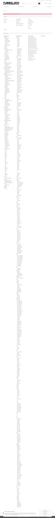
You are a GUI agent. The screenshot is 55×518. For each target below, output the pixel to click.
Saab (16, 412)
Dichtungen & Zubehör (8, 181)
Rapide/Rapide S (19, 102)
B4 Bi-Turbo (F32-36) (19, 75)
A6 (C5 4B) (18, 121)
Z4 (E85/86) (18, 173)
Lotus (5, 163)
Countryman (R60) (19, 351)
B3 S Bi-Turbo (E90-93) (20, 74)
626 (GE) (18, 294)
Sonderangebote (43, 35)
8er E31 (18, 162)
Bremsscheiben (7, 58)
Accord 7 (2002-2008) (20, 257)
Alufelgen (5, 46)
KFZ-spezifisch (7, 140)
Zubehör (6, 53)
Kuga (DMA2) (18, 249)
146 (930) (18, 39)
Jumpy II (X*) (18, 200)
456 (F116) (18, 214)
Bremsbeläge (6, 55)
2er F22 (18, 140)
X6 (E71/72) (18, 169)
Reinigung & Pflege (7, 105)
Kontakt (46, 0)
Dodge (17, 202)
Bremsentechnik (6, 54)
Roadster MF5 (19, 506)
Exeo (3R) (18, 422)
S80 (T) (18, 492)
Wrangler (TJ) (18, 269)
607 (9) (18, 382)
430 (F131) (18, 213)
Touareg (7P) (18, 484)
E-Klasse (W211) (19, 323)
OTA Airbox (6, 51)
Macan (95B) (18, 410)
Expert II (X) (18, 383)
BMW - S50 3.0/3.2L (30, 54)
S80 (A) (18, 491)
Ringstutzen (6, 65)
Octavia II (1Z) (19, 438)
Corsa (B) (18, 362)
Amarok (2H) (18, 445)
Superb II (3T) (19, 442)
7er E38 (18, 159)
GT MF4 (18, 498)
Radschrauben (7, 108)
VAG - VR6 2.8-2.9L (30, 60)
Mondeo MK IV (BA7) (19, 250)
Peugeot (6, 167)
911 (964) (18, 390)
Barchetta (18, 230)
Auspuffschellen (7, 38)
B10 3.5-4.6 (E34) (19, 59)
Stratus (18, 194)
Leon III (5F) (18, 429)
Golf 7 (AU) (18, 459)
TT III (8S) (18, 132)
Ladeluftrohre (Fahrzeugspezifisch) (9, 80)
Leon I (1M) (18, 426)
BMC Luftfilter (6, 48)
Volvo (5, 175)
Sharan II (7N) (19, 478)
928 (17, 399)
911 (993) (18, 392)
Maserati (17, 281)
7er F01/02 (18, 161)
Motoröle (5, 94)
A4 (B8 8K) (18, 119)
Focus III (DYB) (19, 244)
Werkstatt (50, 0)
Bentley (6, 153)
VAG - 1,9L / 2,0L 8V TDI (31, 56)
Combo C (18, 361)
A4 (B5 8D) (18, 116)
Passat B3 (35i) (19, 463)
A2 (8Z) (18, 112)
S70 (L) (18, 490)
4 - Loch (6, 149)
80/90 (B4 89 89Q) (19, 109)
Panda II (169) (19, 235)
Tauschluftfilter (7, 52)
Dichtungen (6, 39)
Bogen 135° (6, 135)
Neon (17, 188)
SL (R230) (18, 338)
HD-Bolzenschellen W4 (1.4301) (9, 127)
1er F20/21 (18, 139)
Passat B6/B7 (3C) (19, 465)
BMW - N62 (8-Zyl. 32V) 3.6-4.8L (32, 53)
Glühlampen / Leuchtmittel (7, 67)
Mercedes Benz (18, 298)
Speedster (18, 372)
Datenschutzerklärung (15, 514)
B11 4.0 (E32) (18, 62)
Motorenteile (5, 86)
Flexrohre (6, 122)
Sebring (18, 193)
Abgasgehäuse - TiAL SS (8, 180)
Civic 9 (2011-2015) (19, 263)
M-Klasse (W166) (19, 331)
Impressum (5, 29)
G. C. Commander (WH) (20, 182)
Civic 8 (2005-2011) (19, 262)
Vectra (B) (18, 375)
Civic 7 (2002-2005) (19, 261)
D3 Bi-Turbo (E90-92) (20, 89)
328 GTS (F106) (19, 208)
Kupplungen (5, 73)
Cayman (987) (19, 409)
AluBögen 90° (6, 75)
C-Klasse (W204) (19, 314)
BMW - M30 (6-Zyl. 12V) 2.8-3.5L (32, 39)
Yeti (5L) (18, 443)
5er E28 (18, 149)
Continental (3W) (19, 135)
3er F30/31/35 (19, 146)
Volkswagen (6, 174)
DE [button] (38, 0)
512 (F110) (18, 216)
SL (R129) (18, 337)
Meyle (5, 60)
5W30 (5, 95)
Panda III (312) (19, 236)
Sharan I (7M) (19, 477)
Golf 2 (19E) (18, 453)
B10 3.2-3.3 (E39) (19, 58)
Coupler (6, 113)
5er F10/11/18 (19, 154)
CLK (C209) (18, 318)
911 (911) (18, 389)
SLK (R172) (18, 343)
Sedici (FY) (18, 240)
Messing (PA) (6, 133)
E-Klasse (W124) (19, 321)
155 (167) (18, 41)
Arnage (18, 134)
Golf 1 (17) (18, 452)
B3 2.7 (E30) (18, 67)
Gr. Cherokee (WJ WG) (20, 183)
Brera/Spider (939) (19, 48)
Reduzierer (6, 141)
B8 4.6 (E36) (18, 85)
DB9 (17, 100)
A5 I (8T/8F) (18, 120)
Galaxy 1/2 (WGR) (19, 247)
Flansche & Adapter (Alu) (8, 78)
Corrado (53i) (18, 449)
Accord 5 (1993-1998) (20, 255)
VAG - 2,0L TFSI (30, 57)
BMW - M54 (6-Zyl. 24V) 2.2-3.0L (32, 45)
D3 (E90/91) (18, 88)
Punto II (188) (18, 237)
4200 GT (18, 283)
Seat (16, 417)
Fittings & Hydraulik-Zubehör (8, 62)
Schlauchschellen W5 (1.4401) (9, 128)
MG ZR (18, 348)
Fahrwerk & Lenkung (6, 59)
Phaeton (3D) (18, 469)
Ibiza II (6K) (18, 423)
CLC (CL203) (18, 316)
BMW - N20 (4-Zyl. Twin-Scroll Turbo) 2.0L (33, 49)
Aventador (18, 271)
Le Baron (18, 187)
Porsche (6, 169)
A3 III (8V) (18, 115)
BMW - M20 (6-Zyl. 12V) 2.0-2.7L (32, 38)
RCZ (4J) (18, 384)
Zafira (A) (18, 376)
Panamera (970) (19, 411)
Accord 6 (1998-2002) (20, 256)
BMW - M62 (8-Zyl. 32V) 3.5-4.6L (32, 47)
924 (17, 397)
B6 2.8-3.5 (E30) (19, 79)
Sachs (5, 61)
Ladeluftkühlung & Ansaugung (8, 74)
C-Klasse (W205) (19, 315)
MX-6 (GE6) (18, 297)
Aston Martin (18, 95)
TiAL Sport (5, 176)
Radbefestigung (6, 107)
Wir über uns (42, 0)
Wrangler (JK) (18, 268)
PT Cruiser (18, 190)
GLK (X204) (18, 328)
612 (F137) (18, 221)
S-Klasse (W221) (19, 336)
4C (17, 47)
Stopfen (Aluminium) (7, 72)
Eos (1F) (18, 450)
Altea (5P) (18, 419)
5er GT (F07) (18, 155)
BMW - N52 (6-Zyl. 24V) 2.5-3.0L (32, 50)
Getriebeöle (6, 101)
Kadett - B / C (19, 364)
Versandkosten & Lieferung (19, 23)
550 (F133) (18, 217)
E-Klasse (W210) (19, 322)
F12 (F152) (18, 223)
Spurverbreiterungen (7, 148)
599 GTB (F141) (19, 220)
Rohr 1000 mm (7, 81)
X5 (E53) (18, 167)
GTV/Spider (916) (19, 53)
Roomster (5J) (19, 439)
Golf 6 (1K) (18, 458)
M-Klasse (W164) (19, 330)
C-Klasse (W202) (19, 311)
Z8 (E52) (18, 175)
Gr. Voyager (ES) (19, 186)
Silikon (6, 183)
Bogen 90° (6, 139)
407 (17, 378)
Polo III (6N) (18, 471)
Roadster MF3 (19, 503)
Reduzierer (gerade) (7, 114)
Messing (6, 132)
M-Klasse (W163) (19, 329)
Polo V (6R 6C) (19, 473)
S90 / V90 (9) (18, 493)
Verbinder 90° (7, 85)
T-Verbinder (6, 82)
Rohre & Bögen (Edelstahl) (7, 120)
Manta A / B (18, 365)
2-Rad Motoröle (7, 99)
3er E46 (18, 143)
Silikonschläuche (6, 134)
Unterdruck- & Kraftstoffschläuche (8, 182)
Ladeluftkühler (7, 79)
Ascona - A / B (19, 357)
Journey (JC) (18, 203)
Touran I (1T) (18, 485)
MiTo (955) (18, 54)
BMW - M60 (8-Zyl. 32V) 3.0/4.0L (32, 46)
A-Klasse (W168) (19, 304)
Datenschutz (30, 23)
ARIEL (17, 93)
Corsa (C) (18, 363)
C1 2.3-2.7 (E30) (19, 86)
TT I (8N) (18, 129)
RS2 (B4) (18, 128)
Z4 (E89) (18, 174)
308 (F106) (18, 207)
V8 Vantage (18, 106)
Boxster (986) (18, 404)
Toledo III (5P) (19, 431)
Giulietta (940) (19, 51)
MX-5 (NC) (18, 296)
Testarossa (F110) (19, 227)
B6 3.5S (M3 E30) (19, 80)
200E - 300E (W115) (19, 302)
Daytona (18, 181)
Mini (16, 350)
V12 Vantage (18, 105)
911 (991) (18, 391)
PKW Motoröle (7, 102)
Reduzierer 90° (7, 143)
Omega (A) (18, 368)
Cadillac (17, 176)
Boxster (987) (18, 405)
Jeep (5, 161)
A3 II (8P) (18, 114)
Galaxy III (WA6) (19, 248)
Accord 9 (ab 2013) (19, 260)
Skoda (5, 173)
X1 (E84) (18, 163)
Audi (16, 107)
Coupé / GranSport (19, 284)
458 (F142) (18, 215)
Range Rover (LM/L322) (20, 277)
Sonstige (6, 106)
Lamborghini (6, 162)
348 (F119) (18, 209)
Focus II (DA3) (19, 243)
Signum (18, 371)
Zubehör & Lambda (7, 45)
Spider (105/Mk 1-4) (19, 55)
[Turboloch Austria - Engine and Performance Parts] (11, 3)
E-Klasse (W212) (19, 324)
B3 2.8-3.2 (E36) (19, 68)
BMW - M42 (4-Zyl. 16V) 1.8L (32, 41)
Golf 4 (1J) (18, 456)
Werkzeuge (5, 186)
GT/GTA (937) (18, 52)
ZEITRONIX (5, 187)
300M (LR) (18, 180)
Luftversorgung (7, 88)
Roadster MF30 (19, 504)
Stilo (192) (18, 241)
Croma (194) (18, 234)
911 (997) (18, 395)
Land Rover (17, 276)
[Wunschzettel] (47, 3)
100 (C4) (18, 108)
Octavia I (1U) (19, 437)
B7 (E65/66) (18, 82)
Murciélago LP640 (19, 275)
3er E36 (18, 142)
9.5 (17, 415)
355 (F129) (18, 210)
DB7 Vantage (18, 99)
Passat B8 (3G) (19, 466)
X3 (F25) (18, 166)
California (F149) (19, 222)
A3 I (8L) (18, 113)
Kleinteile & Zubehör (6, 68)
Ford (5, 160)
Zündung (6, 93)
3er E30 (18, 141)
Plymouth (6, 168)
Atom (17, 94)
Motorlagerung (7, 89)
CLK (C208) (18, 317)
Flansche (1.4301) (7, 41)
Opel (5, 166)
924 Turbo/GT (19, 398)
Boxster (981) (18, 403)
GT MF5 (18, 500)
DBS (17, 101)
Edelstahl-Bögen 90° (7, 40)
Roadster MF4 (19, 505)
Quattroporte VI (19, 291)
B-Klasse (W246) (19, 309)
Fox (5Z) (18, 451)
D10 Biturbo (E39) (19, 87)
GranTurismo (19, 288)
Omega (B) (18, 369)
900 (17, 416)
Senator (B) (18, 370)
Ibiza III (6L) (18, 424)
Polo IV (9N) (18, 472)
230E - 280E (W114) (19, 303)
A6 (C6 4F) (18, 122)
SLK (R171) (18, 342)
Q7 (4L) (18, 127)
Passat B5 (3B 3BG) (19, 464)
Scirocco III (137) (19, 476)
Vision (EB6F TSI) (19, 195)
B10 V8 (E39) (18, 60)
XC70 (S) (18, 496)
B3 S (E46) (18, 73)
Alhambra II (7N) (19, 418)
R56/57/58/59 (19, 355)
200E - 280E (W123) (19, 301)
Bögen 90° (6, 112)
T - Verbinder (6, 146)
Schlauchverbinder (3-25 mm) (8, 129)
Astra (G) (18, 358)
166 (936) (18, 46)
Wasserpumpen (7, 92)
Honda (17, 254)
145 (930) (18, 38)
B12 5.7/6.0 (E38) (19, 66)
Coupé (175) (18, 233)
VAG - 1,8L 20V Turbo (31, 55)
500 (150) (18, 229)
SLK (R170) (18, 341)
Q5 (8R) (18, 126)
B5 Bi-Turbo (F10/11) (19, 78)
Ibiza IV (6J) (18, 425)
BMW (5, 154)
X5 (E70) (18, 168)
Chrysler (6, 155)
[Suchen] (39, 3)
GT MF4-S (18, 499)
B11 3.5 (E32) (18, 61)
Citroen (6, 156)
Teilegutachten (18, 20)
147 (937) (18, 40)
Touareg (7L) (18, 483)
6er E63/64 (18, 156)
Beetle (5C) (18, 446)
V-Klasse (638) (19, 344)
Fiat (5, 159)
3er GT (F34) (18, 147)
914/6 (17, 396)
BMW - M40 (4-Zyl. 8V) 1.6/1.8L (32, 40)
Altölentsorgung (30, 20)
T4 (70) (18, 479)
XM (17, 201)
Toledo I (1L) (18, 430)
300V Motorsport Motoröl (8, 100)
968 (17, 402)
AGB (28, 26)
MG (16, 345)
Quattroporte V (19, 290)
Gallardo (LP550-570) (20, 274)
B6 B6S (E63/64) (19, 81)
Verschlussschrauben (8, 66)
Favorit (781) (18, 436)
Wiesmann (17, 497)
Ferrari (17, 206)
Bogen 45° (6, 136)
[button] (45, 3)
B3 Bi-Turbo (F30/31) (19, 72)
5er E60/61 (18, 153)
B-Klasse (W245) (19, 308)
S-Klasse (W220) (19, 335)
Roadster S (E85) (19, 92)
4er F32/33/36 (19, 148)
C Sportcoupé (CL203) (20, 310)
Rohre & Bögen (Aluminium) (7, 109)
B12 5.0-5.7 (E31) (19, 65)
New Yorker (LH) (19, 189)
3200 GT (18, 282)
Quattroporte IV (19, 289)
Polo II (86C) (18, 470)
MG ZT (18, 349)
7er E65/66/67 (19, 160)
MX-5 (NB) (18, 295)
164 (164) (18, 45)
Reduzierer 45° (7, 142)
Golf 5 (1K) (18, 457)
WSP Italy (6, 47)
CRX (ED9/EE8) (19, 264)
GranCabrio (18, 287)
